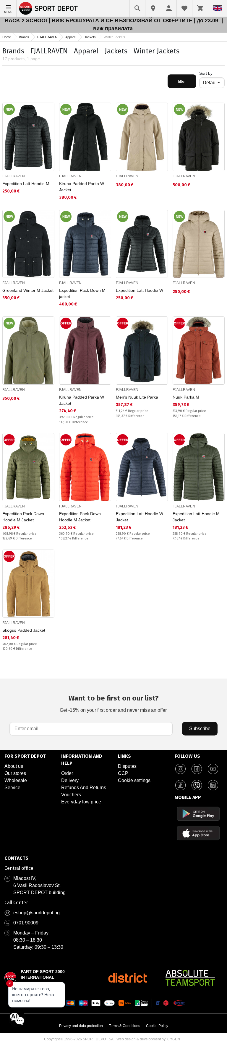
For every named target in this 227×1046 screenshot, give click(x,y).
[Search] (137, 8)
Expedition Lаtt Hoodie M (25, 183)
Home (6, 37)
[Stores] (153, 8)
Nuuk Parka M (186, 397)
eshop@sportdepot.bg (36, 912)
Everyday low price (81, 801)
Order (67, 773)
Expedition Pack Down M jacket (82, 293)
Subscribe (199, 728)
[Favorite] (184, 8)
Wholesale (15, 780)
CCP (123, 773)
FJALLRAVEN (47, 37)
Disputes (127, 766)
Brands (24, 37)
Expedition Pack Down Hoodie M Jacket (23, 516)
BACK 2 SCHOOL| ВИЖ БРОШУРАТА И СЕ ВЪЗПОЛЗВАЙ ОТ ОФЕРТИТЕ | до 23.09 (112, 20)
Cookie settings (134, 780)
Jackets (90, 37)
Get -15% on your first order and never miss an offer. (114, 703)
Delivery (70, 780)
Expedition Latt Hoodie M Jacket (196, 516)
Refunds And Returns (83, 787)
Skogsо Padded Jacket (23, 630)
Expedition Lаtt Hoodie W (139, 290)
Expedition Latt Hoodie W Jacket (139, 516)
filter (182, 81)
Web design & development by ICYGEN (148, 1039)
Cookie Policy (157, 1026)
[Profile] (168, 8)
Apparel (70, 37)
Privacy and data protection (81, 1026)
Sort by (206, 73)
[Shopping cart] (200, 8)
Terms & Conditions (124, 1026)
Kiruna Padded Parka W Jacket (81, 186)
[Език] (217, 8)
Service (12, 787)
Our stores (15, 773)
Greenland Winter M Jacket (27, 290)
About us (13, 766)
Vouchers (71, 794)
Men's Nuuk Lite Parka (137, 397)
